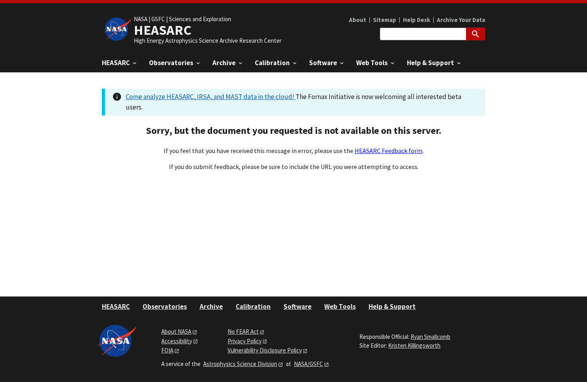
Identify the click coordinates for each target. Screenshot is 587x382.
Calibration (253, 306)
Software (297, 306)
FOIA (167, 350)
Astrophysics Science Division (240, 364)
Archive (211, 306)
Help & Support (392, 306)
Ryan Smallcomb (430, 336)
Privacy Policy (245, 341)
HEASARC (116, 306)
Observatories (165, 306)
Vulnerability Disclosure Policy (265, 350)
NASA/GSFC (308, 364)
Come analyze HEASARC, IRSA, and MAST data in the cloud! (210, 96)
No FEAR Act (243, 331)
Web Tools (340, 306)
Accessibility (176, 341)
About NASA (176, 331)
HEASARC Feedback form (388, 151)
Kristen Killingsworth (414, 345)
